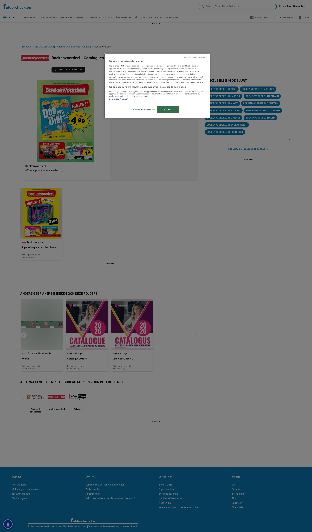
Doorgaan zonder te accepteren (196, 57)
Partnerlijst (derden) (118, 99)
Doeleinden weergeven (143, 109)
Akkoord (168, 109)
